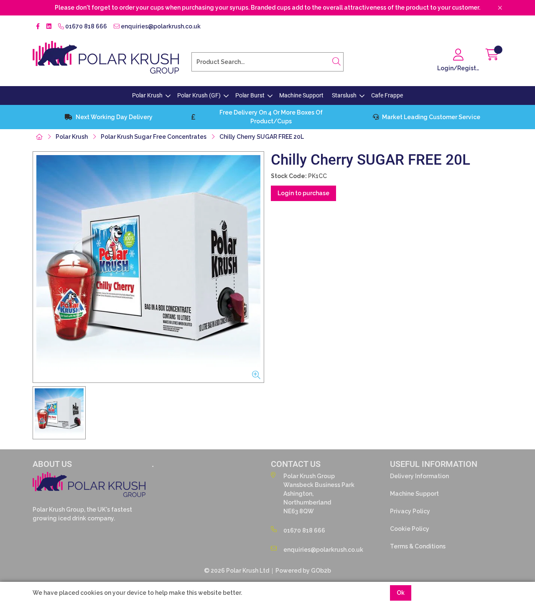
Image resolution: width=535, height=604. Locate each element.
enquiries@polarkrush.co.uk (160, 26)
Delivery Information (419, 476)
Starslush (344, 95)
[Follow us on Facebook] (38, 26)
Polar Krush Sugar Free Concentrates (153, 136)
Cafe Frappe (387, 95)
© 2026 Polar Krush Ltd (236, 570)
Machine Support (301, 95)
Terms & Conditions (418, 546)
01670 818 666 (85, 26)
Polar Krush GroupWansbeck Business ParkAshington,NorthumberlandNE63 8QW (318, 494)
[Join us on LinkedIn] (49, 26)
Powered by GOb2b (303, 570)
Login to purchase (303, 193)
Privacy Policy (410, 511)
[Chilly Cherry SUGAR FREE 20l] (148, 267)
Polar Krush (147, 95)
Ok (401, 592)
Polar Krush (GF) (199, 95)
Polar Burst (250, 95)
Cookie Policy (409, 528)
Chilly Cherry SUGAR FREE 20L (261, 136)
